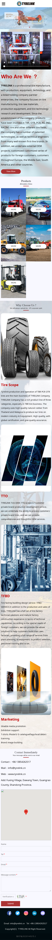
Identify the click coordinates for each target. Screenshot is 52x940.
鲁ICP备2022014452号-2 (26, 936)
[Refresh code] (21, 896)
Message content (9, 875)
